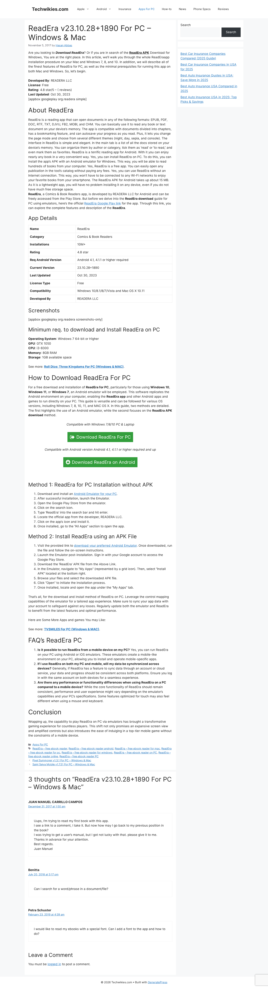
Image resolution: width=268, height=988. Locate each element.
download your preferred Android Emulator (105, 545)
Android (101, 9)
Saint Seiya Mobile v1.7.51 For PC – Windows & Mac (63, 764)
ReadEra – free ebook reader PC (79, 756)
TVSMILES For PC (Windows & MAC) (71, 629)
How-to (167, 9)
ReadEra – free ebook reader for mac (137, 748)
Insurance (125, 9)
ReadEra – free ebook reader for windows (87, 752)
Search (185, 25)
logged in (54, 964)
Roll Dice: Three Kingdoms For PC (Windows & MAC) (84, 366)
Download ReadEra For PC (103, 437)
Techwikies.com (50, 9)
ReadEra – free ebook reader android (91, 748)
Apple (81, 9)
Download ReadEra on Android (103, 462)
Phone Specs (202, 9)
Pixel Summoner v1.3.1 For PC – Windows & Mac (61, 760)
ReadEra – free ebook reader (49, 748)
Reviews (223, 9)
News (182, 9)
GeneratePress (157, 982)
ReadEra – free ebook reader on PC (135, 752)
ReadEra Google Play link (102, 203)
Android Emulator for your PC (95, 494)
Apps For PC (147, 9)
